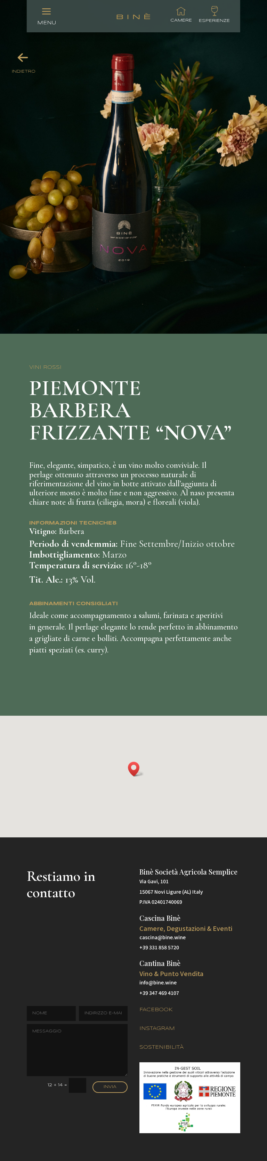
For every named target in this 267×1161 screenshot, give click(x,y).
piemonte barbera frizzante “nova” (130, 411)
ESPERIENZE (214, 21)
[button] (136, 769)
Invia (110, 1087)
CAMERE (181, 20)
